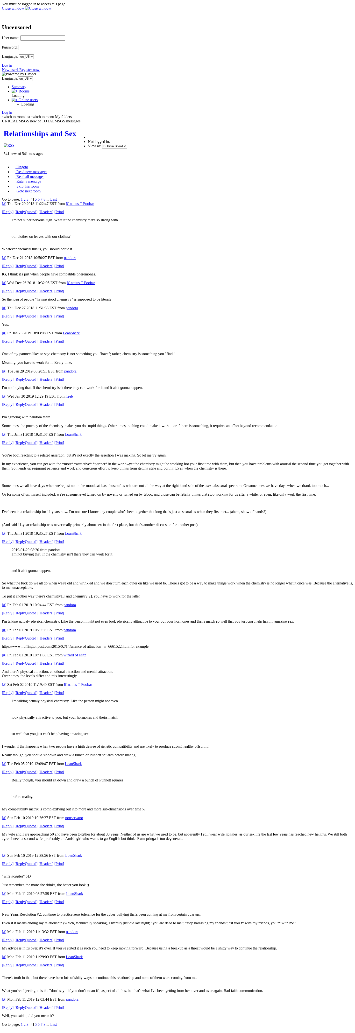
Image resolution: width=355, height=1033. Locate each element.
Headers (45, 212)
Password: (10, 47)
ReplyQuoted (25, 212)
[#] (4, 204)
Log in (7, 65)
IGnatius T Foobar (80, 204)
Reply (8, 212)
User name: (10, 38)
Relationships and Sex (40, 133)
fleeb (69, 396)
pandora (70, 258)
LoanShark (71, 333)
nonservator (74, 818)
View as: (94, 146)
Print (59, 212)
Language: (10, 56)
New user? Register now (21, 70)
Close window (13, 8)
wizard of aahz (75, 655)
